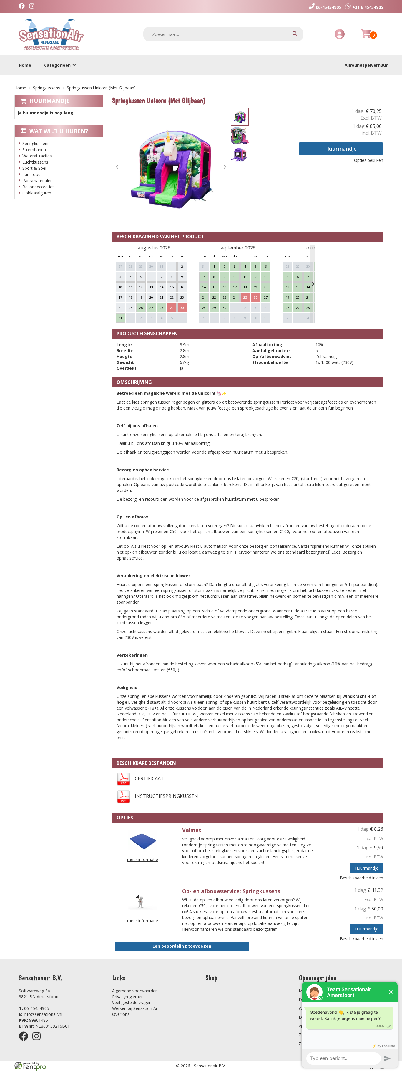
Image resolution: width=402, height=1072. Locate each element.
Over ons (120, 1014)
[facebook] (25, 1041)
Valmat (191, 829)
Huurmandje (49, 101)
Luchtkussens (35, 162)
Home (25, 65)
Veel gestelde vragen (132, 1002)
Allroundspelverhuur (366, 65)
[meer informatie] (142, 840)
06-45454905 (34, 1008)
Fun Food (31, 174)
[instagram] (38, 1041)
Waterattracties (37, 156)
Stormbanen (34, 149)
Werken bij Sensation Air (135, 1008)
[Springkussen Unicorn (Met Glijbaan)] (171, 167)
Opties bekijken (368, 160)
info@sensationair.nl (40, 1014)
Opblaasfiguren (36, 193)
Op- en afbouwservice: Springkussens (231, 891)
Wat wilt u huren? (58, 131)
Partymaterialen (37, 180)
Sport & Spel (34, 168)
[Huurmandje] (366, 37)
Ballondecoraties (38, 186)
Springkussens (46, 88)
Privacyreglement (128, 996)
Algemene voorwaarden (135, 990)
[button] (118, 167)
